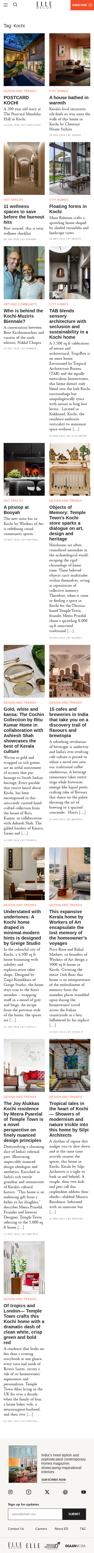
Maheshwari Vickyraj (78, 819)
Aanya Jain (32, 1027)
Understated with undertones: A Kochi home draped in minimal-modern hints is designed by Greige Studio (22, 927)
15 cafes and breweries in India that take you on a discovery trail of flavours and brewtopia (68, 722)
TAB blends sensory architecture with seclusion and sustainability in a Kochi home (68, 324)
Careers (41, 1529)
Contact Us (16, 1529)
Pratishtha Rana (79, 1219)
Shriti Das (33, 125)
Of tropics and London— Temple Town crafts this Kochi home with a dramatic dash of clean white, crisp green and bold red (24, 1324)
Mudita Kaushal (79, 239)
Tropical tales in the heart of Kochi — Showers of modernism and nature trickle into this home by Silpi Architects (69, 1119)
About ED (61, 1529)
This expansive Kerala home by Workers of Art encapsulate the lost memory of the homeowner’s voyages (68, 927)
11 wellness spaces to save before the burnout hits (24, 214)
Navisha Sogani (33, 540)
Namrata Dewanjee (33, 348)
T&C (83, 1529)
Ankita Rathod (33, 1234)
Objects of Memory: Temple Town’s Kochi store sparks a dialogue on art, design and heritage (67, 523)
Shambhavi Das (32, 239)
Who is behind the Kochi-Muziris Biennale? (23, 316)
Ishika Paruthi (79, 1032)
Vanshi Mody (79, 135)
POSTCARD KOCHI (16, 100)
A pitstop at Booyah (16, 510)
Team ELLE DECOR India (33, 840)
